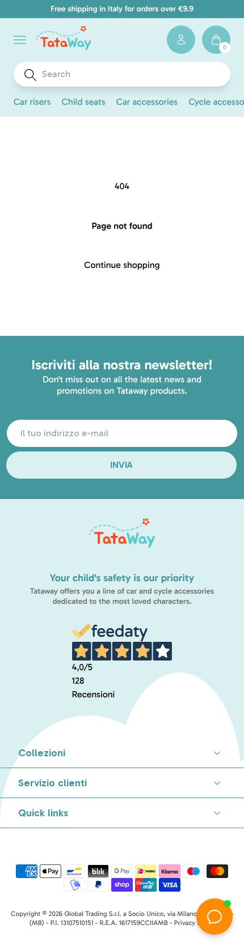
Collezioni (41, 753)
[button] (20, 40)
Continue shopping (121, 265)
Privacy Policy (194, 923)
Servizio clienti (52, 783)
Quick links (43, 813)
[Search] (30, 75)
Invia (121, 464)
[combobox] (132, 74)
